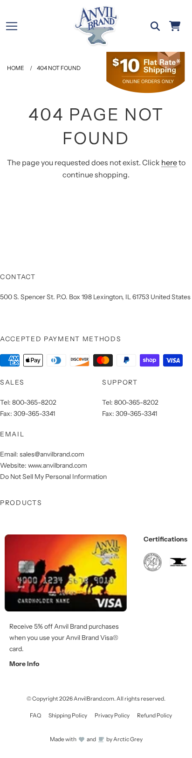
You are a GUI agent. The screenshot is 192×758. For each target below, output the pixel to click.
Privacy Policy (112, 715)
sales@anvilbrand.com (52, 454)
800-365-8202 (34, 402)
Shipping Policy (67, 715)
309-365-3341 (34, 413)
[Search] (155, 26)
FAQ (35, 715)
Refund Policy (154, 715)
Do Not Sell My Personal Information (53, 476)
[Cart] (175, 26)
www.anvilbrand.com (57, 465)
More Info (24, 664)
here (169, 162)
